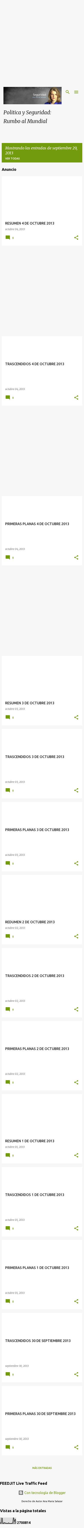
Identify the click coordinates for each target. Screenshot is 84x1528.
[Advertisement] (42, 41)
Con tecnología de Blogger (44, 1493)
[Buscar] (67, 92)
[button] (76, 238)
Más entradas (42, 1468)
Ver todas (12, 158)
